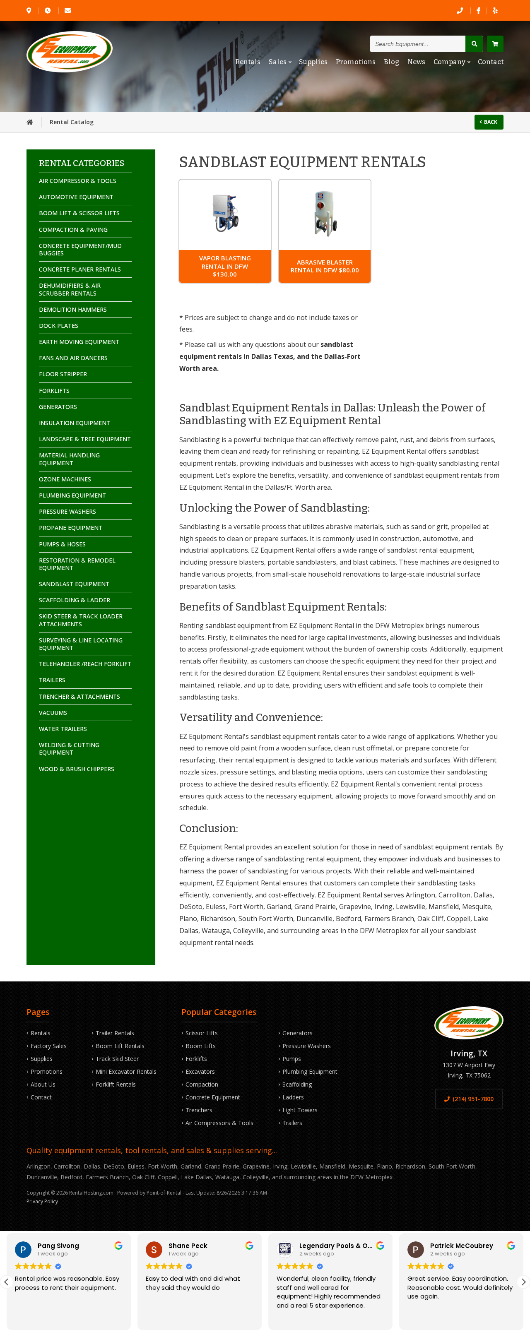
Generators (297, 1033)
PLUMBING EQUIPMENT (72, 495)
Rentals (247, 62)
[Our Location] (29, 10)
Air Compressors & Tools (219, 1123)
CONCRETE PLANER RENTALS (80, 269)
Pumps (291, 1059)
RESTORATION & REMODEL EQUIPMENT (77, 564)
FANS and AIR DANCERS (73, 358)
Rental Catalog (72, 122)
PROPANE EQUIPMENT (70, 527)
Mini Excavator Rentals (126, 1071)
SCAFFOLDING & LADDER (74, 600)
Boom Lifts (201, 1046)
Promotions (356, 62)
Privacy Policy (42, 1201)
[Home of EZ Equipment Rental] (29, 122)
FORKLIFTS (54, 390)
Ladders (293, 1097)
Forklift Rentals (116, 1084)
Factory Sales (49, 1046)
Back (490, 121)
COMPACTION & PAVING (73, 229)
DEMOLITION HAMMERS (73, 309)
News (416, 62)
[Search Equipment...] (474, 44)
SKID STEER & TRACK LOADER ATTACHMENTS (81, 620)
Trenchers (199, 1110)
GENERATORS (58, 407)
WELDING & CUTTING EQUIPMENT (69, 748)
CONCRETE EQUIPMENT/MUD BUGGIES (80, 249)
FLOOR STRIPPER (63, 374)
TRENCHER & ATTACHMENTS (79, 696)
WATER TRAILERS (63, 729)
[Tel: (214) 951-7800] (460, 10)
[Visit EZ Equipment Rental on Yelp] (495, 10)
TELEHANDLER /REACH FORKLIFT (85, 664)
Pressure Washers (306, 1046)
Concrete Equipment (213, 1097)
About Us (43, 1084)
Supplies (313, 62)
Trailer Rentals (115, 1033)
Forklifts (196, 1059)
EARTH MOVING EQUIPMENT (79, 342)
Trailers (292, 1123)
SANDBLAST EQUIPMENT (74, 584)
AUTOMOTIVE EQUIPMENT (76, 197)
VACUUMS (53, 713)
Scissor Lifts (202, 1033)
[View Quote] (495, 44)
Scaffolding (297, 1084)
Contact (491, 62)
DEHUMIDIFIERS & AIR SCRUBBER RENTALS (70, 289)
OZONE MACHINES (65, 479)
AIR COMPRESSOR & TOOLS (77, 181)
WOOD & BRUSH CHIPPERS (76, 769)
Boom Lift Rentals (120, 1046)
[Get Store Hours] (48, 10)
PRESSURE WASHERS (67, 511)
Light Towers (300, 1110)
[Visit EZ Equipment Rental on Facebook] (478, 10)
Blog (391, 62)
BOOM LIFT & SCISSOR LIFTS (79, 213)
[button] (523, 1282)
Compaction (202, 1084)
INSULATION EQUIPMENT (74, 423)
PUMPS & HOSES (62, 544)
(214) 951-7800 (473, 1099)
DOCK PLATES (58, 325)
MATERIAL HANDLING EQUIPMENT (69, 459)
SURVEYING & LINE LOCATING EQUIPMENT (81, 644)
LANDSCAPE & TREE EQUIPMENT (85, 439)
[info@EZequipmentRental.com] (68, 10)
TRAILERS (52, 680)
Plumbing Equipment (309, 1071)
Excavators (200, 1071)
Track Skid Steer (117, 1059)
